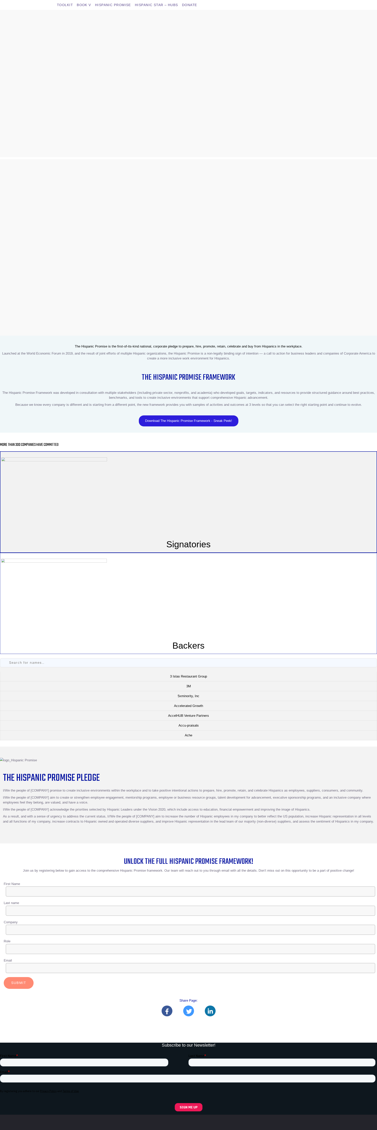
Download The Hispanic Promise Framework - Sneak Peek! (188, 421)
